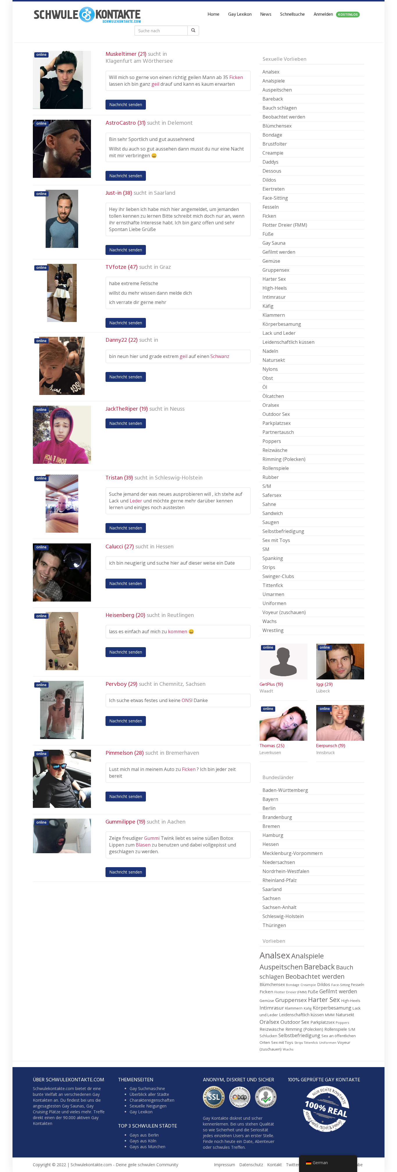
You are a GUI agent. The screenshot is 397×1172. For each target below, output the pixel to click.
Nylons (270, 369)
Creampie (272, 153)
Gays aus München (147, 1146)
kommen (177, 631)
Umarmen (273, 594)
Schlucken (268, 1035)
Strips (268, 567)
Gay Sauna (273, 243)
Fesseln (270, 207)
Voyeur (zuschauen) (284, 612)
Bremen (271, 826)
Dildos (269, 180)
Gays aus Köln (143, 1141)
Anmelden (336, 14)
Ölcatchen (273, 396)
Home (213, 14)
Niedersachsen (278, 862)
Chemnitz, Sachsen (182, 684)
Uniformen (274, 603)
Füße (267, 234)
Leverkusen (270, 753)
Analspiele (273, 81)
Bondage (272, 135)
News (265, 14)
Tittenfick (272, 585)
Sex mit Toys (276, 540)
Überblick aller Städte (149, 1094)
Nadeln (270, 351)
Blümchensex (277, 126)
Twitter (292, 1164)
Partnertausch (278, 432)
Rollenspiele (275, 468)
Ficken (236, 77)
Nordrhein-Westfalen (285, 871)
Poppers (271, 441)
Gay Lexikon (240, 14)
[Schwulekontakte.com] (87, 14)
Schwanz (219, 356)
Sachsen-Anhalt (279, 907)
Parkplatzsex (276, 423)
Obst (267, 378)
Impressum (224, 1164)
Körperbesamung (281, 324)
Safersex (271, 495)
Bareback (272, 99)
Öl (264, 387)
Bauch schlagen (279, 108)
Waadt (266, 691)
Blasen (143, 845)
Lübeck (323, 691)
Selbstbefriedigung (283, 531)
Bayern (270, 799)
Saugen (270, 522)
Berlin (269, 808)
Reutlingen (180, 615)
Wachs (269, 621)
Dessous (271, 171)
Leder (136, 501)
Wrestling (273, 630)
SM (265, 549)
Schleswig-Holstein (179, 478)
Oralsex (270, 405)
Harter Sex (274, 279)
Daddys (270, 162)
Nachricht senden (125, 104)
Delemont (180, 123)
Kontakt (274, 1164)
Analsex (270, 72)
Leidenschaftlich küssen (288, 342)
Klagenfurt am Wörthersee (139, 61)
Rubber (270, 477)
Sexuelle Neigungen (148, 1106)
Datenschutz (251, 1164)
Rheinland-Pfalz (279, 880)
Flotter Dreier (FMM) (284, 225)
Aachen (176, 822)
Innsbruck (325, 753)
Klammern (273, 315)
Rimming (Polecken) (283, 459)
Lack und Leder (279, 333)
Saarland (164, 193)
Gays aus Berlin (144, 1135)
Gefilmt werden (278, 252)
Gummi (152, 838)
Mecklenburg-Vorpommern (292, 853)
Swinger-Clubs (278, 576)
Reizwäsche (274, 450)
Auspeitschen (277, 90)
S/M (266, 486)
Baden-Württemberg (285, 790)
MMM (330, 1014)
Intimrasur (274, 297)
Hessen (165, 546)
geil (155, 84)
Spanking (272, 558)
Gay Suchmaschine (147, 1088)
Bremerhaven (182, 753)
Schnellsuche (292, 14)
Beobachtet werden (283, 117)
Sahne (269, 504)
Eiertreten (273, 189)
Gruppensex (275, 270)
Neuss (177, 409)
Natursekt (273, 360)
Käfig (267, 306)
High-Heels (274, 288)
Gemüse (271, 261)
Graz (165, 267)
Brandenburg (277, 817)
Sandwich (272, 513)
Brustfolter (274, 144)
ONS (187, 700)
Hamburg (272, 835)
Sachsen (271, 898)
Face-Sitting (275, 198)
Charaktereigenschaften (152, 1100)
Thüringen (274, 925)
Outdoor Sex (276, 414)
